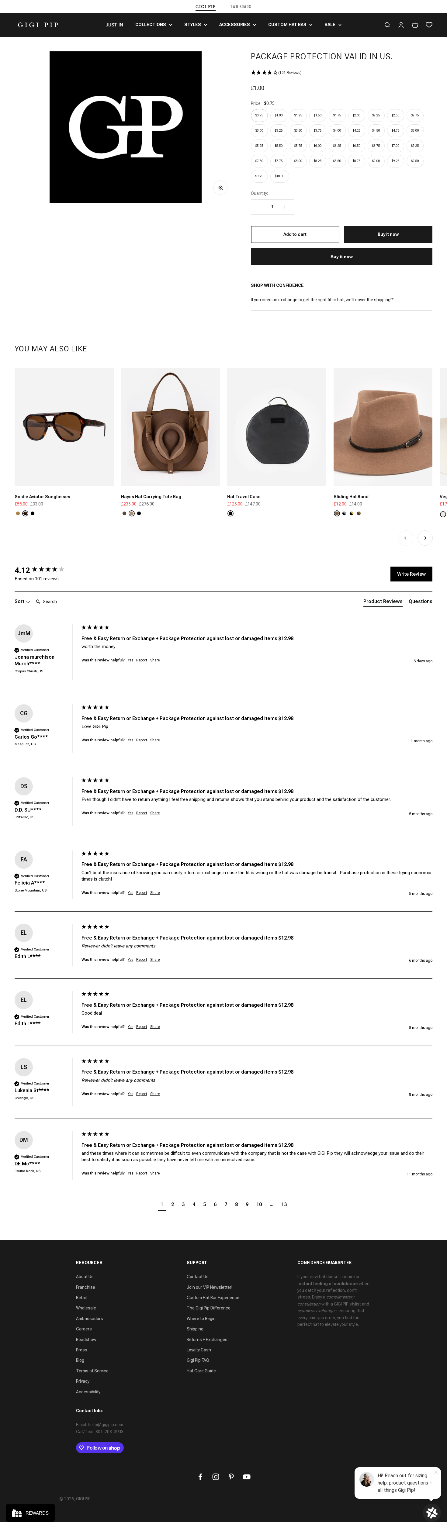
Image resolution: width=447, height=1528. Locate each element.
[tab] (383, 602)
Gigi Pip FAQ (198, 1360)
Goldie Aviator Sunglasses (42, 496)
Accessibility (88, 1391)
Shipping (195, 1328)
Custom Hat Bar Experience (213, 1297)
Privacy (82, 1381)
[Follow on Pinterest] (231, 1477)
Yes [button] (130, 660)
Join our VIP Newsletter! (209, 1287)
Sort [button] (20, 601)
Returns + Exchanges (207, 1339)
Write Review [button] (411, 574)
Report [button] (141, 660)
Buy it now (342, 256)
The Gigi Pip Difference (208, 1308)
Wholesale (86, 1308)
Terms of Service (92, 1370)
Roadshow (86, 1339)
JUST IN (114, 25)
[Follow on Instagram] (216, 1477)
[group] (46, 570)
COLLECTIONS (150, 24)
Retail (81, 1297)
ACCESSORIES (234, 24)
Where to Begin (201, 1318)
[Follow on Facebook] (200, 1477)
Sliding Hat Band (351, 496)
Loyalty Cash (199, 1349)
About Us (85, 1276)
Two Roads (240, 6)
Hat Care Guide (201, 1370)
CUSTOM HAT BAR (287, 24)
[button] (341, 73)
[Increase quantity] (285, 207)
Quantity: (259, 193)
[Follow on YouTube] (247, 1477)
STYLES (192, 24)
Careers (84, 1328)
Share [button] (155, 660)
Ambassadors (89, 1318)
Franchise (85, 1287)
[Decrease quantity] (260, 207)
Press (81, 1349)
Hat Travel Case (244, 496)
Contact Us (198, 1276)
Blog (80, 1360)
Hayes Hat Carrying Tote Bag (151, 496)
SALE (329, 24)
